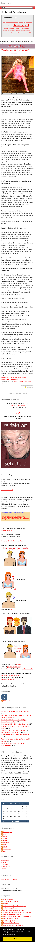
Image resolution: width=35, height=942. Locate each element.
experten (4, 32)
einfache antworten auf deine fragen (14, 906)
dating (5, 836)
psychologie (7, 849)
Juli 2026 (4, 862)
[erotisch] (2, 840)
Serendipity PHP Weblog (9, 879)
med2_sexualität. (27, 669)
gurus (7, 32)
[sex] (2, 851)
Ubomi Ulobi (14, 53)
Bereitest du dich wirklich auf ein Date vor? (15, 724)
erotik (5, 838)
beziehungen (7, 832)
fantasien (6, 842)
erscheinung (28, 30)
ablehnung (14, 32)
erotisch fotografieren (10, 908)
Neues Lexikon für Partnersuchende (12, 541)
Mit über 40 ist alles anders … (11, 732)
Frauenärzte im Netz (7, 679)
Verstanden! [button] (17, 939)
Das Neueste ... (6, 866)
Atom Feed (6, 701)
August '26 (15, 821)
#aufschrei (6, 28)
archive (5, 903)
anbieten (16, 381)
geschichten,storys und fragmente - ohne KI (17, 912)
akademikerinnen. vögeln (27, 32)
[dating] (2, 836)
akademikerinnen (20, 32)
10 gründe (12, 28)
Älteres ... (4, 868)
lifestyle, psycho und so (10, 918)
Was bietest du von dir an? (15, 50)
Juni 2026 (4, 864)
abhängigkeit (21, 25)
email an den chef (7, 490)
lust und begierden (9, 921)
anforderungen (5, 30)
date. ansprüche (18, 30)
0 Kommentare (14, 379)
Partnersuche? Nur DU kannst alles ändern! (15, 735)
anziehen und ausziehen (11, 901)
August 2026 (5, 860)
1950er (16, 28)
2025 (11, 32)
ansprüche (9, 30)
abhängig (11, 25)
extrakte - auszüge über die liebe (13, 910)
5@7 (8, 25)
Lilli (15, 589)
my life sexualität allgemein (10, 675)
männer (9, 32)
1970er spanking (24, 28)
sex (4, 851)
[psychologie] (2, 849)
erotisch (21, 381)
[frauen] (2, 844)
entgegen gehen (23, 30)
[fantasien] (2, 842)
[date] (2, 834)
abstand (30, 25)
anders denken (8, 899)
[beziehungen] (2, 832)
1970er (20, 28)
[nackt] (2, 847)
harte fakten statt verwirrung (12, 914)
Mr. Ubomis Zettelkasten (11, 923)
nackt (5, 847)
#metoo (10, 28)
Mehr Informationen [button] (9, 934)
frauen (4, 28)
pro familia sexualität (13, 667)
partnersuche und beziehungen (9, 377)
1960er (18, 28)
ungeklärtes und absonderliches (13, 927)
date (14, 30)
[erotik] (2, 838)
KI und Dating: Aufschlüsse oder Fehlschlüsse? (16, 711)
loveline (18, 664)
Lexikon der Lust (6, 530)
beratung (12, 30)
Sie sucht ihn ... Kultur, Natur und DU (13, 730)
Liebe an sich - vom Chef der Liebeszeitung (17, 916)
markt (28, 28)
